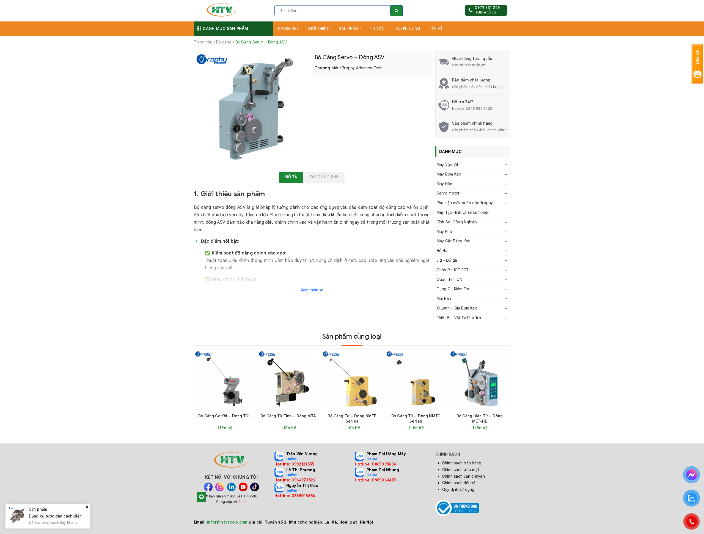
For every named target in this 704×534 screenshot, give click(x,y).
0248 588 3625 (479, 108)
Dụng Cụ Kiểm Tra (453, 288)
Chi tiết (234, 427)
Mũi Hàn (444, 298)
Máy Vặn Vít (447, 164)
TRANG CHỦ (288, 28)
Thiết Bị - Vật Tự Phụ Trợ (459, 317)
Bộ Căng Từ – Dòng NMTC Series (415, 418)
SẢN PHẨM (349, 28)
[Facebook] (208, 487)
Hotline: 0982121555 (294, 464)
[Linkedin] (231, 487)
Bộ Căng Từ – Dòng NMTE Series (352, 418)
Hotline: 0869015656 (294, 495)
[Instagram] (219, 487)
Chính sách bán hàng (462, 463)
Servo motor (448, 193)
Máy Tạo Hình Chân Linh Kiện (463, 212)
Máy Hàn (444, 183)
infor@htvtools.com (227, 522)
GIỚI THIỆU (318, 28)
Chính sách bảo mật (460, 469)
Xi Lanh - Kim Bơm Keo (457, 308)
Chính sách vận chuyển (463, 476)
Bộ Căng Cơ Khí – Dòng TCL (224, 415)
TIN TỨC (378, 28)
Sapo (242, 502)
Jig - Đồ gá (447, 260)
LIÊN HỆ (436, 28)
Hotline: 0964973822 (295, 480)
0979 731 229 (487, 7)
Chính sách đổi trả (459, 482)
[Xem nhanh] (252, 427)
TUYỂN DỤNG (407, 28)
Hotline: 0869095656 (375, 464)
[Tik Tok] (254, 487)
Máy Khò (444, 231)
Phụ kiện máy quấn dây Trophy (465, 202)
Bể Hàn (443, 250)
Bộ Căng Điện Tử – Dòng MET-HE (480, 418)
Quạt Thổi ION (449, 279)
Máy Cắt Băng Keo (454, 241)
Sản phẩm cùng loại (352, 336)
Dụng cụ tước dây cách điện (55, 516)
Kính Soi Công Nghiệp (457, 222)
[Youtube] (243, 487)
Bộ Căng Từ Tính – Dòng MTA (288, 415)
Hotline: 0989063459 (375, 480)
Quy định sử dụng (458, 489)
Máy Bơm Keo (449, 174)
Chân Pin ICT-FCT (453, 269)
